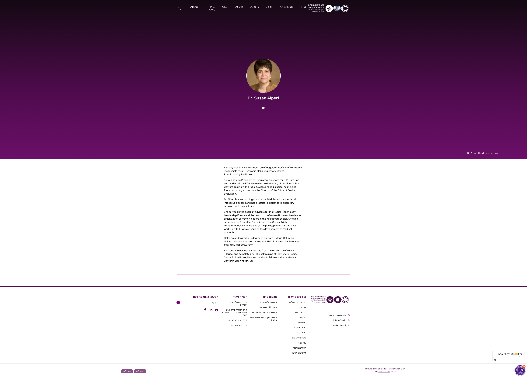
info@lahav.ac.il (338, 325)
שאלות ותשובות (299, 337)
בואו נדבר (212, 8)
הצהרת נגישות (299, 348)
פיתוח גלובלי (300, 332)
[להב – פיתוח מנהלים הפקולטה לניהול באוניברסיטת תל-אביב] (328, 8)
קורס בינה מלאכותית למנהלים (238, 303)
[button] (520, 370)
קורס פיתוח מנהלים (238, 325)
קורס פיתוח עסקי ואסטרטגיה (264, 312)
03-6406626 (339, 320)
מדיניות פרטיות (299, 353)
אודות (303, 6)
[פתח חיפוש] (179, 8)
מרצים (269, 6)
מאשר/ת (140, 371)
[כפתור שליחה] (178, 302)
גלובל (224, 6)
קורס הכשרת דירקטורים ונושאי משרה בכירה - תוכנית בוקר (234, 312)
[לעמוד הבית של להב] (329, 300)
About (194, 6)
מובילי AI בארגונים (268, 307)
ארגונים (239, 6)
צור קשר (302, 342)
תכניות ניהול (286, 6)
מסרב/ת (127, 371)
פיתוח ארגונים (300, 327)
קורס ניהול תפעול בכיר (237, 320)
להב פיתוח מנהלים (297, 302)
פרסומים (254, 6)
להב (496, 153)
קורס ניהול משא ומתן (267, 302)
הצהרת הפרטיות (384, 372)
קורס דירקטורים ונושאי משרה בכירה (263, 318)
